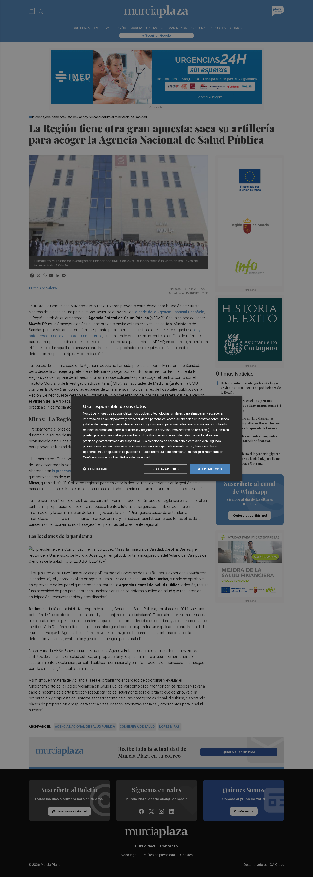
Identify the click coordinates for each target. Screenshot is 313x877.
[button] (95, 469)
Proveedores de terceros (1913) (194, 430)
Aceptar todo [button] (210, 469)
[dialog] (156, 438)
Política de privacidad (135, 457)
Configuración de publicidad (121, 452)
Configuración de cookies (101, 457)
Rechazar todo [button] (165, 469)
